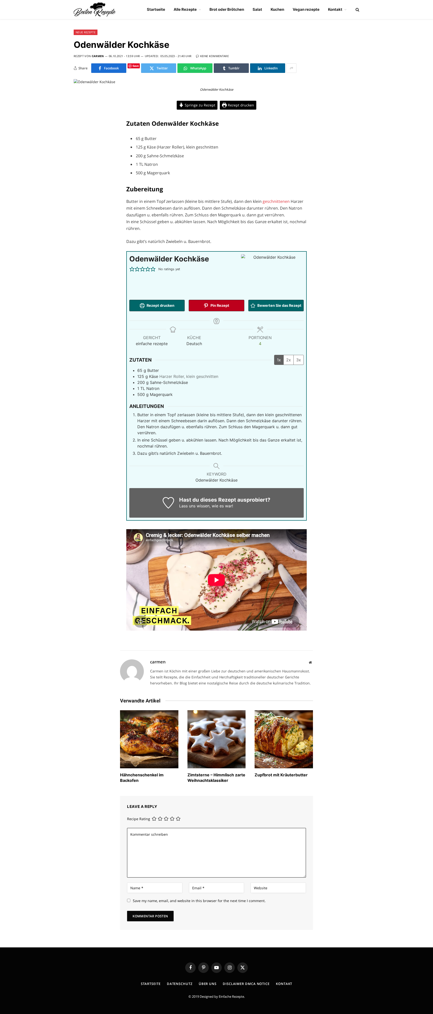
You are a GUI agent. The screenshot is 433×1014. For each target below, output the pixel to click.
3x (298, 359)
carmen (98, 56)
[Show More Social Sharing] (291, 68)
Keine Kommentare (214, 56)
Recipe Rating (138, 819)
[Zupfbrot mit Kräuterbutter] (284, 739)
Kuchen (277, 9)
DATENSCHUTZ (179, 983)
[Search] (357, 9)
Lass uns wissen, (194, 505)
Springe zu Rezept (199, 105)
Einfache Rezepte (231, 996)
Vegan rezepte (306, 9)
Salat (257, 9)
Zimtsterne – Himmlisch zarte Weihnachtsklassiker (216, 777)
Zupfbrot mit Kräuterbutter (281, 774)
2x (288, 359)
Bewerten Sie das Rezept (279, 305)
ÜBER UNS (207, 983)
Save (136, 66)
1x (279, 359)
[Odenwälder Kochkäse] (94, 81)
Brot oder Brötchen (226, 9)
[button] (132, 269)
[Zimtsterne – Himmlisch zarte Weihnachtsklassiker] (216, 739)
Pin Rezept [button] (219, 305)
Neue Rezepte (85, 32)
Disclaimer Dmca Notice (246, 983)
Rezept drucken (240, 105)
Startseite (156, 9)
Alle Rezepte (185, 9)
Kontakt (335, 9)
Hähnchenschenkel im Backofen (142, 777)
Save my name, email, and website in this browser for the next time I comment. (199, 900)
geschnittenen (277, 201)
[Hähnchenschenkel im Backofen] (149, 739)
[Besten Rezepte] (95, 9)
